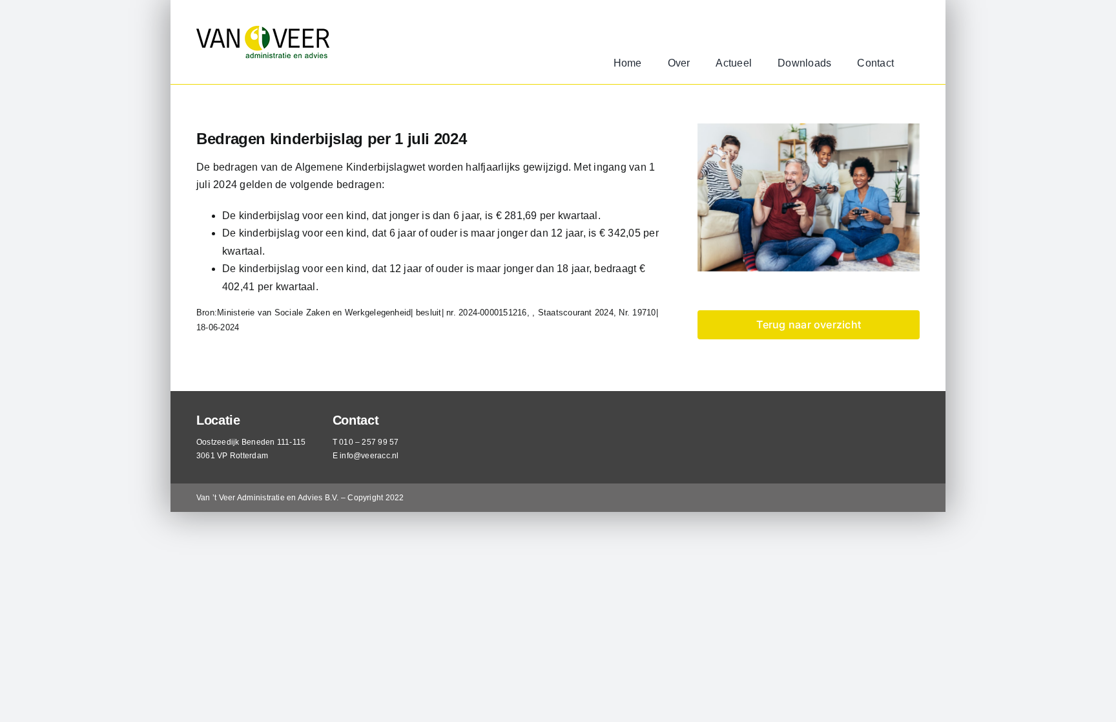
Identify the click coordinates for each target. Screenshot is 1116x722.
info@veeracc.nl (369, 455)
